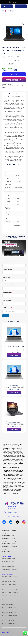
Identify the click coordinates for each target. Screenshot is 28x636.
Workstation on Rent (18, 449)
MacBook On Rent (7, 574)
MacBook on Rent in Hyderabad (16, 479)
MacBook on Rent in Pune (8, 595)
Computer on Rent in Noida (9, 604)
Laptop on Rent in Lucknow (9, 459)
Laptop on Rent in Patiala (8, 489)
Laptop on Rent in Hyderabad (9, 546)
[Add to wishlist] (23, 328)
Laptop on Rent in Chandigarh (17, 455)
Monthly (10, 60)
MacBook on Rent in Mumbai (9, 481)
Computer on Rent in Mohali (17, 470)
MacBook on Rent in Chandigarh (14, 452)
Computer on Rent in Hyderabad (10, 468)
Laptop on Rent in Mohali (8, 538)
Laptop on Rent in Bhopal (15, 490)
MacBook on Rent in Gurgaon (9, 576)
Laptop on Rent (7, 528)
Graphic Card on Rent (8, 449)
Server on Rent (11, 466)
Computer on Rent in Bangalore (13, 467)
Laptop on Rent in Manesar (9, 456)
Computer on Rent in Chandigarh (10, 610)
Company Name (7, 269)
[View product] (23, 325)
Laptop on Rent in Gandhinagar (15, 448)
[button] (23, 24)
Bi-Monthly (16, 60)
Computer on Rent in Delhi (9, 471)
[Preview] (23, 330)
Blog (13, 516)
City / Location (7, 300)
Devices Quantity (8, 285)
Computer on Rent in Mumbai (9, 615)
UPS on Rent (15, 485)
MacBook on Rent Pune (8, 478)
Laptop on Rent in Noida (8, 533)
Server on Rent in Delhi (19, 463)
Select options (14, 355)
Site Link (7, 632)
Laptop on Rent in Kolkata (13, 493)
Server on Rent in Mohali (8, 463)
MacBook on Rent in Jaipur (9, 451)
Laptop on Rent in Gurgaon (13, 483)
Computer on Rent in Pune (9, 623)
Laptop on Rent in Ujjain (12, 445)
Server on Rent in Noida (8, 464)
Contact (19, 516)
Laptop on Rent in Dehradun (9, 453)
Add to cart (14, 74)
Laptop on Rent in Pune (8, 551)
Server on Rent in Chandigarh (16, 462)
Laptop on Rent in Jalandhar (12, 460)
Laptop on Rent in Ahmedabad (14, 458)
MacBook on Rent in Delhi (15, 487)
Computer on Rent (11, 472)
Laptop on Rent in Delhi (12, 482)
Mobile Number (7, 308)
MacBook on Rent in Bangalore (10, 592)
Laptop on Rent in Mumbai (15, 477)
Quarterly (10, 63)
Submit (5, 316)
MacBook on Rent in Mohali (12, 486)
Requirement (7, 277)
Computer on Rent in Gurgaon (9, 602)
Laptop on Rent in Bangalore (9, 549)
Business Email (7, 292)
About (8, 516)
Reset (3, 66)
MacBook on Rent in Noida (9, 579)
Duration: (4, 62)
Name (4, 262)
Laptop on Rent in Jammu (8, 492)
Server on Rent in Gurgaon (8, 558)
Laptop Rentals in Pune (13, 474)
